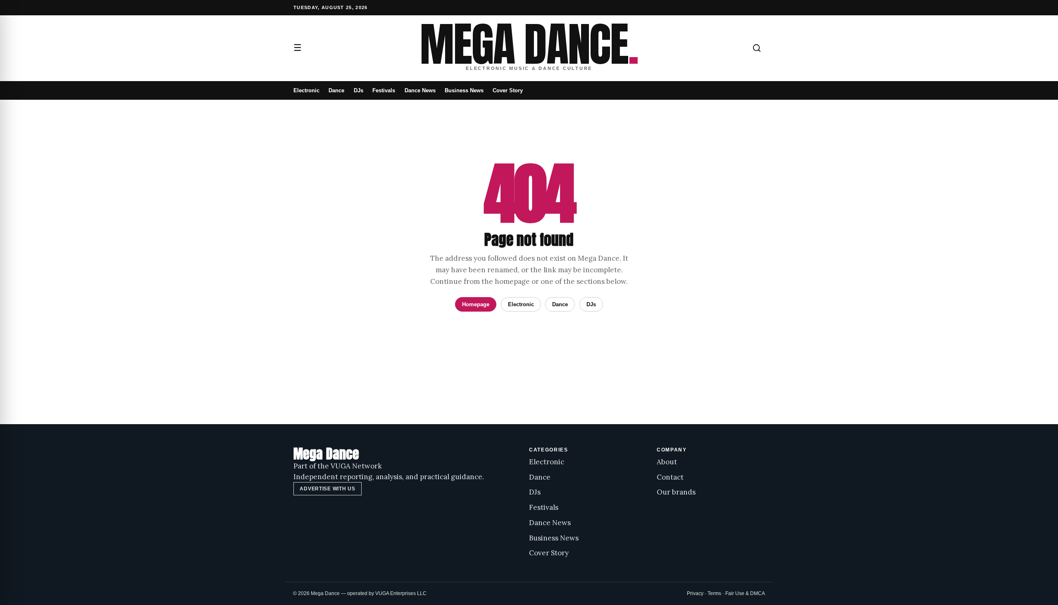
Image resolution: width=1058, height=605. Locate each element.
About (667, 461)
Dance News (420, 90)
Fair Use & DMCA (745, 593)
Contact (670, 477)
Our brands (676, 492)
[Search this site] (757, 48)
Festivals (383, 90)
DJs (358, 90)
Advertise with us (327, 489)
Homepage (475, 304)
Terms (714, 593)
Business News (464, 90)
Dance (336, 90)
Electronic (306, 90)
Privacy (695, 593)
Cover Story (508, 90)
